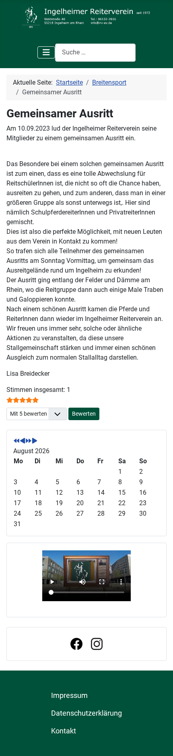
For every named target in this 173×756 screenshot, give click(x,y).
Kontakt (63, 731)
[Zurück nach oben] (159, 741)
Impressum (69, 695)
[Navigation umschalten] (46, 52)
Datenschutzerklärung (86, 713)
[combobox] (95, 53)
